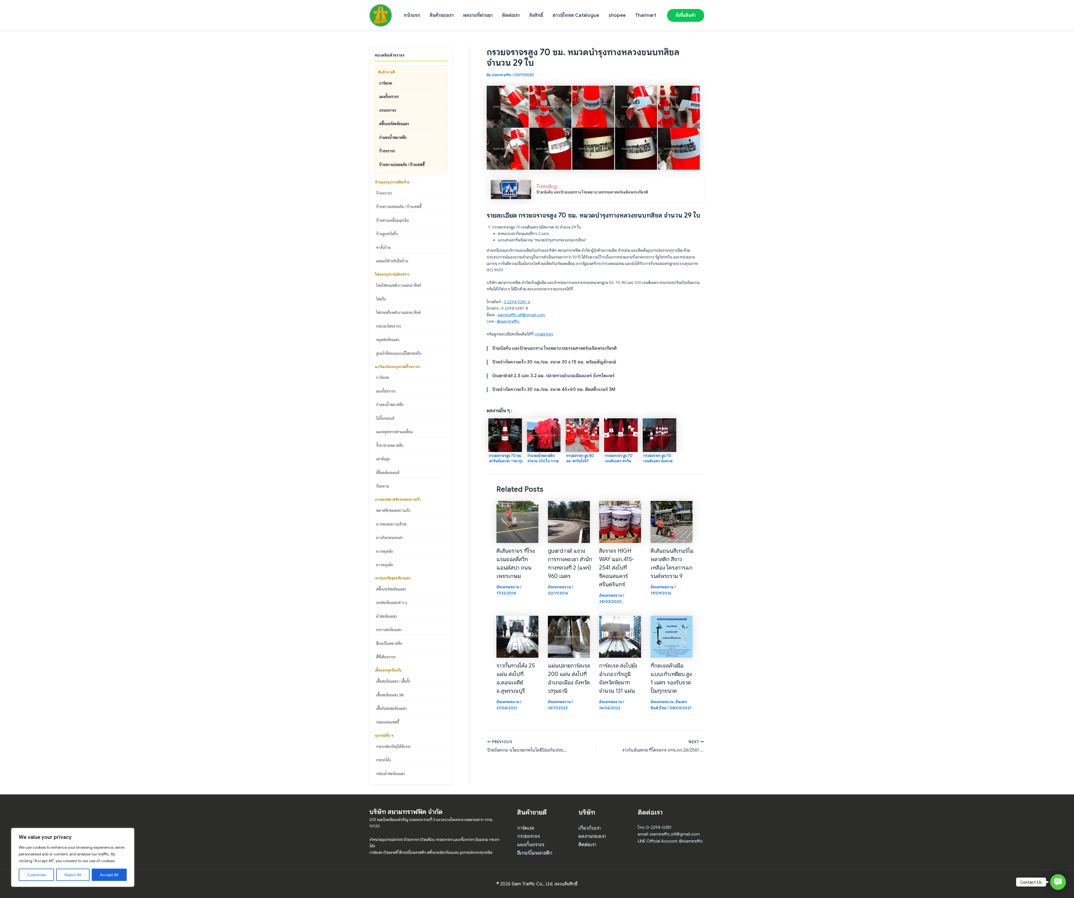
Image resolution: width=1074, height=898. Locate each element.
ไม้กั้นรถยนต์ (385, 418)
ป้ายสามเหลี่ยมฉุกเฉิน (392, 220)
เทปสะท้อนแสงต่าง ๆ (391, 602)
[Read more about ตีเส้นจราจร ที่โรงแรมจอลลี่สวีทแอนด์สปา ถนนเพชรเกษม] (517, 521)
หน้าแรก (412, 15)
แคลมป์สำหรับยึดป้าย (392, 260)
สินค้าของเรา (442, 15)
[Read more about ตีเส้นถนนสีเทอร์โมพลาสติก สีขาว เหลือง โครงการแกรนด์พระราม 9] (672, 521)
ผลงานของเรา (592, 836)
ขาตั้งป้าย (383, 247)
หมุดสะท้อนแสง (387, 339)
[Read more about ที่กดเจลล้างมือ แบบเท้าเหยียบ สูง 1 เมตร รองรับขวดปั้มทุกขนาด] (672, 636)
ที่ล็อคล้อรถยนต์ (387, 472)
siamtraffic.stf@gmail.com (521, 314)
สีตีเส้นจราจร (385, 656)
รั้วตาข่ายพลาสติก (389, 445)
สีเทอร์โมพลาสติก (389, 643)
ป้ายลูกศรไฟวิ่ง (387, 233)
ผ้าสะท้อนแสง (386, 616)
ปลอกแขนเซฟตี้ (387, 722)
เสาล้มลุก (383, 458)
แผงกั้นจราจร (389, 96)
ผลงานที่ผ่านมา (478, 15)
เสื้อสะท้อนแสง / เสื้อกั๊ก (393, 681)
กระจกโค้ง (383, 759)
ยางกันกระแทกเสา (389, 537)
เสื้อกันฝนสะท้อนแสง (391, 708)
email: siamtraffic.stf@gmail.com (669, 834)
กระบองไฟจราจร (388, 326)
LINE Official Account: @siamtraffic (670, 841)
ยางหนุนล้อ (384, 564)
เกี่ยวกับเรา (589, 828)
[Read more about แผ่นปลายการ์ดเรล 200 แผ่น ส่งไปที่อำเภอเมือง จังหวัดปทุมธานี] (569, 636)
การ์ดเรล (385, 83)
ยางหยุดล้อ (384, 551)
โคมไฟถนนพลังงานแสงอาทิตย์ (398, 285)
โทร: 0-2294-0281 (655, 827)
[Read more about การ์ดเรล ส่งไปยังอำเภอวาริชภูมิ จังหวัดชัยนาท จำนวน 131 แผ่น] (620, 636)
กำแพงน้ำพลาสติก (393, 137)
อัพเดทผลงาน (507, 586)
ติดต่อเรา (511, 15)
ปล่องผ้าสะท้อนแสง (390, 773)
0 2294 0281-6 (517, 301)
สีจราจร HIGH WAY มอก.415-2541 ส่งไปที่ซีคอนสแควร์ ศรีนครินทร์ (616, 567)
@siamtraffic (508, 321)
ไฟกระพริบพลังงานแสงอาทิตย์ (398, 312)
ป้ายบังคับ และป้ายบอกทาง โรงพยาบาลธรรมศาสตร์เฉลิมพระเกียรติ (592, 192)
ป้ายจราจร (387, 150)
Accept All (109, 874)
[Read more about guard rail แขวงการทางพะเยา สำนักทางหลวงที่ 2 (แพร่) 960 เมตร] (569, 521)
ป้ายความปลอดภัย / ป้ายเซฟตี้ (402, 164)
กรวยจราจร (387, 110)
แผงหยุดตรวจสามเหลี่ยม (394, 431)
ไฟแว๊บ (381, 299)
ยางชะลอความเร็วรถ (391, 524)
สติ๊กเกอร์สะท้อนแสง (394, 123)
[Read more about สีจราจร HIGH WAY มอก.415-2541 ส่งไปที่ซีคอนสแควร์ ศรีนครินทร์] (620, 521)
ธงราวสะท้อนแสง (389, 629)
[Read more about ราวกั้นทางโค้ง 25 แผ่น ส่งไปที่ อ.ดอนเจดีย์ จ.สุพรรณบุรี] (517, 636)
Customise (36, 874)
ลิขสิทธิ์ (536, 15)
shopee (617, 15)
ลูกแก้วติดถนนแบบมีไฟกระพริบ (398, 353)
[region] (72, 857)
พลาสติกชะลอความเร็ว (393, 510)
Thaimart (645, 15)
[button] (685, 15)
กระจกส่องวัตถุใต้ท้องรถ (393, 746)
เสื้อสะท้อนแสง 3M (390, 694)
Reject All (73, 874)
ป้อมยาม (382, 486)
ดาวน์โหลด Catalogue (576, 15)
